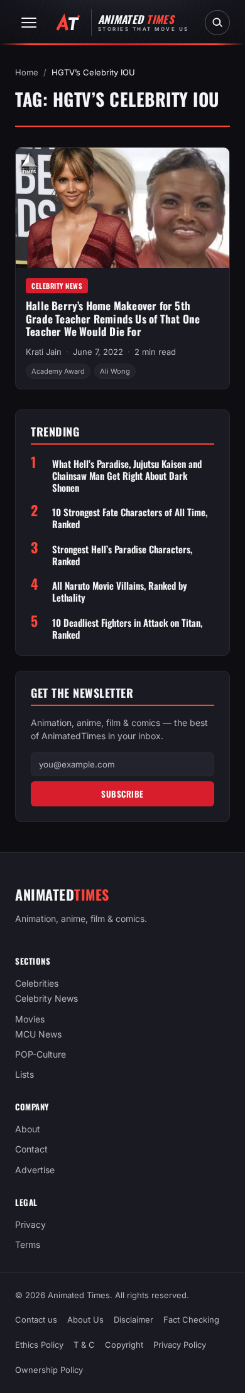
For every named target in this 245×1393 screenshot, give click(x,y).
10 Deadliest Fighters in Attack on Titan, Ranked (127, 629)
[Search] (217, 22)
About (27, 1129)
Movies (30, 1019)
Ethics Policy (39, 1345)
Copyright (124, 1345)
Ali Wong (115, 371)
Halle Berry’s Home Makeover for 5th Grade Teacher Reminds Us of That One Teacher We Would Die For (113, 318)
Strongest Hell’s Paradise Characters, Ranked (122, 555)
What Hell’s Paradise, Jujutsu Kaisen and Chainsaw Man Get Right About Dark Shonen (127, 475)
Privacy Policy (179, 1345)
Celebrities (36, 983)
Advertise (35, 1169)
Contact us (36, 1319)
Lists (24, 1074)
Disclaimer (133, 1319)
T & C (84, 1345)
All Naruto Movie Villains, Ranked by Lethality (119, 592)
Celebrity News (56, 286)
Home (26, 72)
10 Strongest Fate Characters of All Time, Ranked (129, 518)
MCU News (38, 1034)
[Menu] (29, 22)
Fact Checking (191, 1319)
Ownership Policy (49, 1370)
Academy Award (58, 371)
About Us (85, 1319)
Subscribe (122, 794)
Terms (27, 1244)
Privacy (30, 1224)
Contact (31, 1149)
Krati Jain (44, 352)
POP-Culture (40, 1054)
